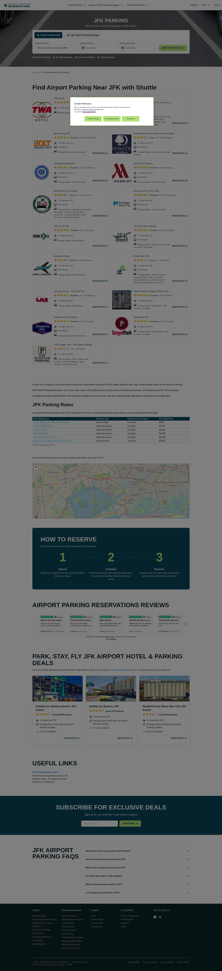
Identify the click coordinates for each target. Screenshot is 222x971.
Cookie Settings (93, 118)
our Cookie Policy (89, 112)
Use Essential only (112, 118)
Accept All (131, 118)
